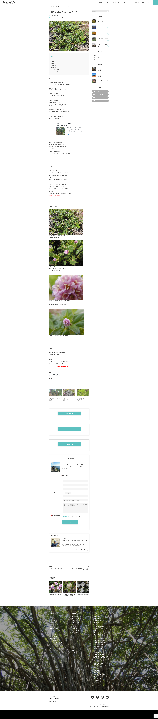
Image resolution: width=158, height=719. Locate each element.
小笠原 (100, 2)
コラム (62, 17)
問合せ (149, 2)
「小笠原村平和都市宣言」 (99, 654)
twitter (100, 91)
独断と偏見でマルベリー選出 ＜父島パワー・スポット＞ (101, 624)
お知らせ (56, 17)
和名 (53, 63)
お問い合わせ (106, 704)
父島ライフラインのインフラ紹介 (102, 44)
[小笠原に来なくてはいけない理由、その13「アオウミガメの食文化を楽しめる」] (94, 21)
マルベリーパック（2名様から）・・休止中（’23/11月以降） (79, 626)
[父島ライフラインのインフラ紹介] (94, 45)
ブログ (143, 2)
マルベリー (107, 2)
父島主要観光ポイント (98, 620)
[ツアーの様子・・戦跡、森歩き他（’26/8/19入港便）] (94, 69)
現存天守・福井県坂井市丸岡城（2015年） (59, 568)
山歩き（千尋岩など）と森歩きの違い (79, 624)
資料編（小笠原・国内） (99, 648)
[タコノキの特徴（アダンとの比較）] (94, 39)
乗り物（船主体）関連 (98, 676)
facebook (100, 97)
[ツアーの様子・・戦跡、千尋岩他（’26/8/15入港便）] (94, 75)
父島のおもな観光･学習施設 (99, 640)
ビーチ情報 (96, 622)
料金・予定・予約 (75, 622)
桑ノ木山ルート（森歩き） (55, 648)
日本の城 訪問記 (97, 678)
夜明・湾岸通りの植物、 (99, 634)
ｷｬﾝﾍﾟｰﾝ (137, 2)
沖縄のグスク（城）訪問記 (99, 674)
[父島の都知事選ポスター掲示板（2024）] (94, 33)
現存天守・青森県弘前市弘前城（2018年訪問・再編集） (79, 569)
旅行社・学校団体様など (77, 630)
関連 (57, 71)
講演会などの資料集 (98, 646)
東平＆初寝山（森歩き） (54, 646)
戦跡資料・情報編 (97, 650)
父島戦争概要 (96, 652)
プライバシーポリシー (99, 704)
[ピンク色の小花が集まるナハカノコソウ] (69, 392)
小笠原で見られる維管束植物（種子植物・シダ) (101, 632)
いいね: (57, 69)
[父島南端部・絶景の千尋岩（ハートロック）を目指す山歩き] (94, 27)
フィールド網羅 (53, 634)
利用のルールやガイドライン (100, 630)
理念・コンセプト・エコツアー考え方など (57, 624)
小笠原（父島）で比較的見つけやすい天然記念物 (101, 658)
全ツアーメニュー (75, 618)
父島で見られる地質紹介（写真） (100, 642)
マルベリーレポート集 (98, 644)
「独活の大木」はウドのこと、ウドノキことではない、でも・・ (55, 398)
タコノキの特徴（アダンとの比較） (103, 38)
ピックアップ (96, 57)
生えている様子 (55, 65)
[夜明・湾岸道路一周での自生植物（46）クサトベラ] (83, 392)
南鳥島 (95, 662)
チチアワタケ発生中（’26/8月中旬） (103, 80)
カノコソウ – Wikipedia (54, 195)
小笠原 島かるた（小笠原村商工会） (101, 656)
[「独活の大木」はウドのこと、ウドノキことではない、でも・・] (55, 392)
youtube (100, 101)
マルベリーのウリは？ (54, 620)
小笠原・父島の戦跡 (54, 636)
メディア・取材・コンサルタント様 (79, 632)
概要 (53, 61)
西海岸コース (52, 650)
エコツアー (124, 2)
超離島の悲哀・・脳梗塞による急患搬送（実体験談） (101, 664)
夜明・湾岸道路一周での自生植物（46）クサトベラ (83, 397)
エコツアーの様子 (75, 616)
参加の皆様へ (74, 628)
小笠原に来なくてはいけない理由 (100, 628)
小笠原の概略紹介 (97, 616)
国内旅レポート (97, 680)
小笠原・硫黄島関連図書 (99, 626)
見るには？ (54, 67)
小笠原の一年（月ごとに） (99, 618)
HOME (53, 613)
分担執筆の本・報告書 (54, 628)
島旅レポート (96, 672)
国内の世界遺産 (97, 682)
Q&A (131, 2)
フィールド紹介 (116, 2)
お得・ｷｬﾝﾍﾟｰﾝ (75, 636)
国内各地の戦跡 (97, 670)
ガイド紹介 (52, 626)
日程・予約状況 (75, 620)
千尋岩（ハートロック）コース (56, 642)
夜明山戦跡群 (52, 638)
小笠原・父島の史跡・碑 (99, 638)
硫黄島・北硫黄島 (97, 660)
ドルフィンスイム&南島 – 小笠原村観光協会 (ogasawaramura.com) (64, 366)
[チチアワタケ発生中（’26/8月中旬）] (94, 81)
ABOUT (53, 622)
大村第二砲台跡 (53, 640)
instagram (100, 94)
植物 (51, 17)
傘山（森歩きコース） (54, 644)
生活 (98, 22)
